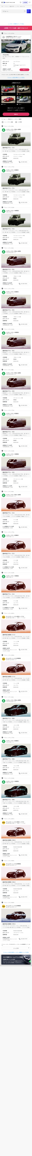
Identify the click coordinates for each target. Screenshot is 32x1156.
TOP (2, 6)
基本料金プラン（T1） (9, 147)
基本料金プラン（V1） (9, 269)
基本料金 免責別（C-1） (9, 635)
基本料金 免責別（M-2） (9, 840)
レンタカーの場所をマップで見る (16, 24)
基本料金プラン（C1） (9, 513)
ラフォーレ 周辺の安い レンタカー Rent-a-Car (15, 6)
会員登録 (25, 2)
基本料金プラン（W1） (9, 718)
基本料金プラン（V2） (9, 391)
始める (16, 114)
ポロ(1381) (6, 55)
